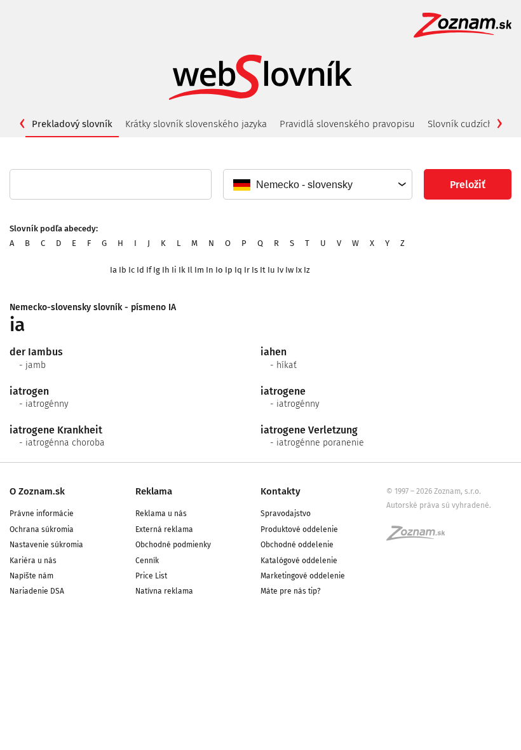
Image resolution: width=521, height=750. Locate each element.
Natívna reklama (164, 591)
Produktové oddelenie (299, 529)
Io (219, 270)
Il (190, 270)
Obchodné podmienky (173, 544)
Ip (229, 270)
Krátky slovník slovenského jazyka (196, 124)
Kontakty (280, 491)
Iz (307, 270)
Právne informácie (42, 513)
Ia (113, 270)
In (209, 270)
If (148, 270)
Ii (174, 270)
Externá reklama (164, 529)
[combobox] (317, 184)
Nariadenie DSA (37, 591)
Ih (166, 270)
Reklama (153, 491)
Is (255, 270)
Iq (238, 270)
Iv (280, 270)
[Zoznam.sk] (420, 537)
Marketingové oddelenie (302, 575)
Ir (247, 270)
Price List (151, 575)
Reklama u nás (161, 513)
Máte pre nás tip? (290, 591)
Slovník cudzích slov (470, 124)
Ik (182, 270)
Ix (298, 270)
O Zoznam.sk (37, 491)
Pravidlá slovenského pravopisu (347, 124)
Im (199, 270)
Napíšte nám (31, 575)
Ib (122, 270)
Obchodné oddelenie (297, 544)
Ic (131, 270)
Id (140, 270)
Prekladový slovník (72, 124)
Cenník (147, 560)
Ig (156, 270)
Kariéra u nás (33, 560)
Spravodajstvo (285, 513)
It (263, 270)
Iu (271, 270)
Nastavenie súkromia (46, 544)
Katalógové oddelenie (298, 560)
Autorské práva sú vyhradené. (438, 505)
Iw (289, 270)
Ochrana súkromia (42, 529)
